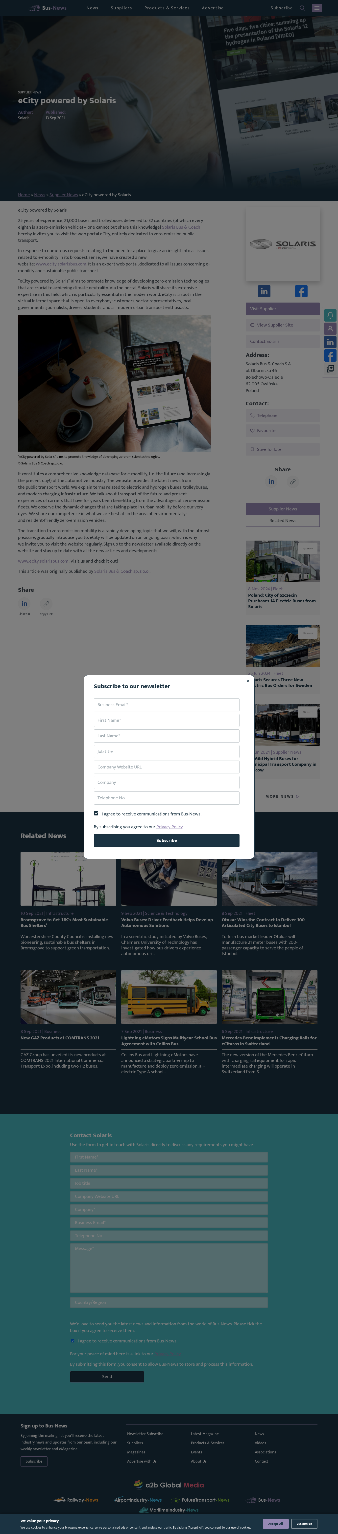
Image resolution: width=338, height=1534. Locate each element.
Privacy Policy (169, 827)
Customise (304, 1524)
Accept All (275, 1524)
